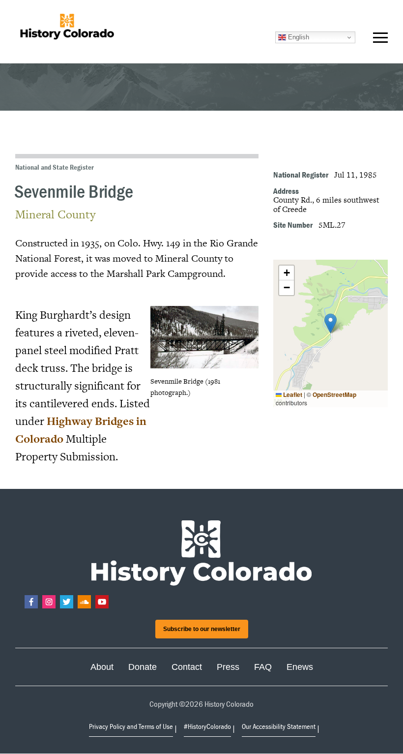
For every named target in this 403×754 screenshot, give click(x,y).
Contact (187, 667)
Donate (142, 667)
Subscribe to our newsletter (201, 629)
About (102, 667)
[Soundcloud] (84, 601)
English (297, 37)
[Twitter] (66, 601)
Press (228, 667)
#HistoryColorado (207, 726)
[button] (380, 39)
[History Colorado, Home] (67, 27)
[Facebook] (31, 601)
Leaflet (292, 394)
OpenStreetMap (334, 394)
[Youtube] (102, 601)
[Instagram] (49, 601)
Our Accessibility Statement (279, 726)
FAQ (263, 667)
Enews (300, 667)
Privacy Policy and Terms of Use (131, 726)
